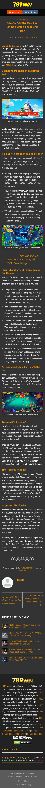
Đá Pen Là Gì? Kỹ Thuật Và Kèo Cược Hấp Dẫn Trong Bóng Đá (12, 600)
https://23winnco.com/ (17, 777)
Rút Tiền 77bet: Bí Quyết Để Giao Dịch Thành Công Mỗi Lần (25, 659)
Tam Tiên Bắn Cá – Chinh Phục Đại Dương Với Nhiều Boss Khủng (23, 259)
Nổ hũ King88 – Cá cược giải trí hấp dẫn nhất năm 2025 (24, 626)
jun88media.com (11, 731)
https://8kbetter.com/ (20, 774)
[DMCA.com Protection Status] (22, 742)
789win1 (9, 65)
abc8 (30, 777)
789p (32, 774)
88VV (26, 781)
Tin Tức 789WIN (22, 20)
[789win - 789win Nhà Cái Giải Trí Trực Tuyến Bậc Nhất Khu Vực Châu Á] (22, 4)
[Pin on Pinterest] (27, 559)
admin (34, 37)
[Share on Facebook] (13, 559)
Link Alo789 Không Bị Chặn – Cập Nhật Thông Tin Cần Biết (24, 642)
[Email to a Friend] (22, 559)
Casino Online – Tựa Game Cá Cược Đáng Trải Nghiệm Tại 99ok (24, 650)
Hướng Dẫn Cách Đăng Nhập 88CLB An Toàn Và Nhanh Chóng (25, 634)
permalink (22, 571)
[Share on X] (18, 559)
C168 (21, 731)
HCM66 (19, 781)
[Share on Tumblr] (32, 559)
